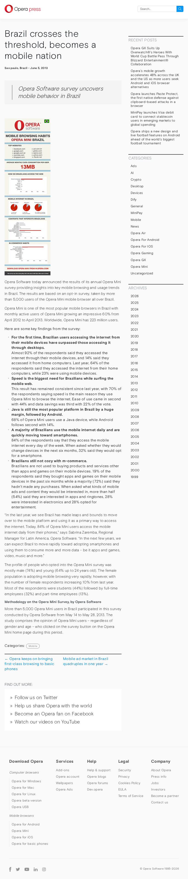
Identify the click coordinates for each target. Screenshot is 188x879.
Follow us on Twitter (36, 697)
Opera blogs (96, 776)
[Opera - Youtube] (26, 868)
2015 (134, 370)
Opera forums (97, 783)
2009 (135, 410)
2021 (134, 329)
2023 (134, 316)
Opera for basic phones (30, 843)
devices (137, 193)
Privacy (124, 776)
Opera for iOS (142, 246)
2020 (135, 336)
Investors (158, 789)
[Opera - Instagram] (44, 868)
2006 (135, 430)
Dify (133, 199)
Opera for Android (145, 240)
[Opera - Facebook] (10, 868)
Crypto (136, 179)
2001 (134, 463)
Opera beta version (26, 800)
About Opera (161, 770)
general (137, 206)
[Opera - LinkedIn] (35, 868)
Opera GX (138, 260)
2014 (134, 376)
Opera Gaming (142, 253)
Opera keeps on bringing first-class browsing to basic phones (29, 664)
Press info (158, 776)
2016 (134, 363)
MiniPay (136, 213)
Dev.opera (95, 789)
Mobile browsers (21, 815)
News (135, 226)
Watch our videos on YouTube (47, 722)
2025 (134, 302)
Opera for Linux (24, 794)
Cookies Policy (129, 783)
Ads (134, 166)
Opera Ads (64, 789)
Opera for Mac (23, 787)
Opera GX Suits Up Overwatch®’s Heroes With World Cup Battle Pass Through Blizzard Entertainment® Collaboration (155, 56)
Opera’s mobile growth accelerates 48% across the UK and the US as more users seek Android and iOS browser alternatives (155, 79)
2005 (135, 436)
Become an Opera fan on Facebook (54, 714)
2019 (134, 343)
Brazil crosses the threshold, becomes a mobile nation (50, 44)
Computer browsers (24, 772)
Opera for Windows (26, 781)
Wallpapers (64, 783)
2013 (134, 383)
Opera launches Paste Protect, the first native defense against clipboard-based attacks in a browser (155, 100)
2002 (135, 457)
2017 (134, 356)
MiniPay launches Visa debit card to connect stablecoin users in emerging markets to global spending (153, 118)
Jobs (155, 783)
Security (124, 770)
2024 (134, 309)
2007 (135, 423)
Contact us (159, 802)
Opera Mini (139, 266)
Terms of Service (131, 796)
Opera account (67, 776)
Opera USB (20, 807)
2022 (134, 323)
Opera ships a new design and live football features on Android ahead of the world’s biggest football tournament (155, 137)
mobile (33, 646)
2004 (135, 443)
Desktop (137, 186)
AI (132, 173)
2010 (134, 403)
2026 (135, 296)
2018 (134, 349)
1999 (134, 477)
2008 (135, 416)
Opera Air (138, 233)
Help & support (99, 770)
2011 (134, 396)
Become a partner (165, 796)
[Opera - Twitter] (18, 868)
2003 (135, 450)
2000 (135, 470)
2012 (134, 390)
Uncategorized (142, 273)
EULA (122, 789)
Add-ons (62, 770)
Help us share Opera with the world (53, 705)
